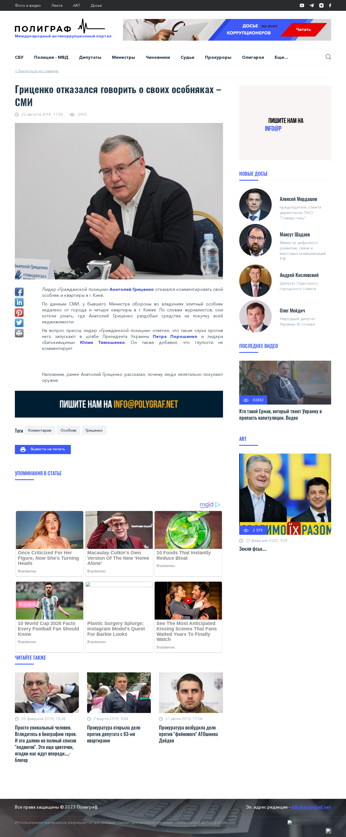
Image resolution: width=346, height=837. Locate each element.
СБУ (19, 57)
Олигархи (253, 57)
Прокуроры (218, 57)
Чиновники (158, 57)
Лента (56, 5)
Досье (96, 5)
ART (76, 5)
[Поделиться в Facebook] (19, 292)
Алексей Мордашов (298, 198)
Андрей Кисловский (299, 274)
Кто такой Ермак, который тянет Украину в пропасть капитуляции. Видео (280, 414)
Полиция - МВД (51, 57)
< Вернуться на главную (37, 71)
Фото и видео (28, 5)
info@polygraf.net (311, 807)
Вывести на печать (48, 449)
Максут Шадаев (295, 234)
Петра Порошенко (175, 336)
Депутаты (90, 57)
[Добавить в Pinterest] (19, 312)
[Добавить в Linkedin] (19, 302)
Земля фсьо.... (253, 548)
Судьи (187, 57)
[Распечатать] (19, 333)
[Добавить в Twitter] (19, 322)
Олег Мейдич (292, 310)
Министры (123, 57)
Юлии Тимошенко (102, 342)
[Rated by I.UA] (328, 830)
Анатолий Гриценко (131, 289)
